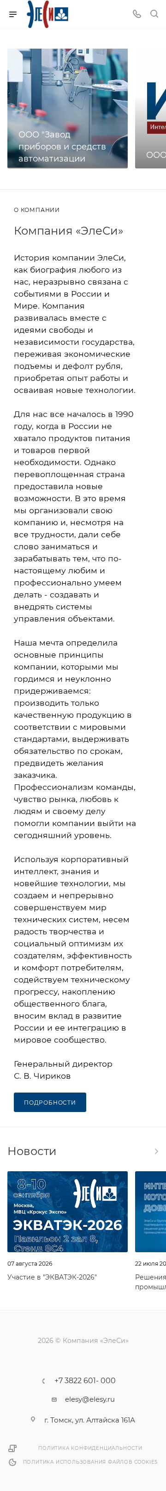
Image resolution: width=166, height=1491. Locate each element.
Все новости (156, 1151)
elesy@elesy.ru (90, 1399)
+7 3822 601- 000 (85, 1381)
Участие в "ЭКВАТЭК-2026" (52, 1277)
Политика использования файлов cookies (90, 1462)
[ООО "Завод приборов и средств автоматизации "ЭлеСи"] (67, 108)
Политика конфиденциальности (90, 1448)
